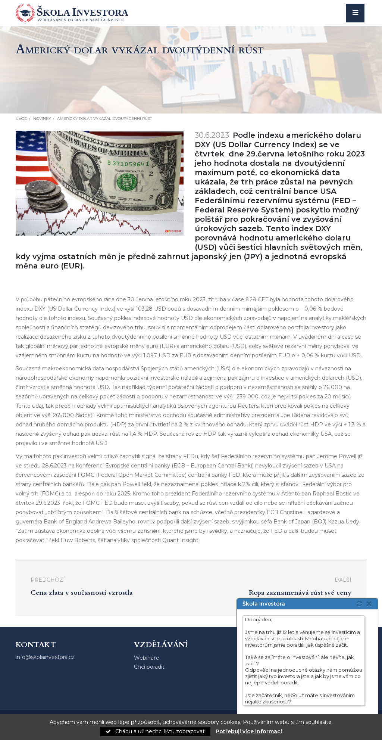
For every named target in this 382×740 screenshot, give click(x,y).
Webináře (146, 658)
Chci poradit (149, 666)
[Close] (371, 603)
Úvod (21, 118)
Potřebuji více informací (249, 731)
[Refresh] (359, 604)
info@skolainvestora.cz (45, 657)
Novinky (42, 118)
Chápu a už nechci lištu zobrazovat (159, 731)
